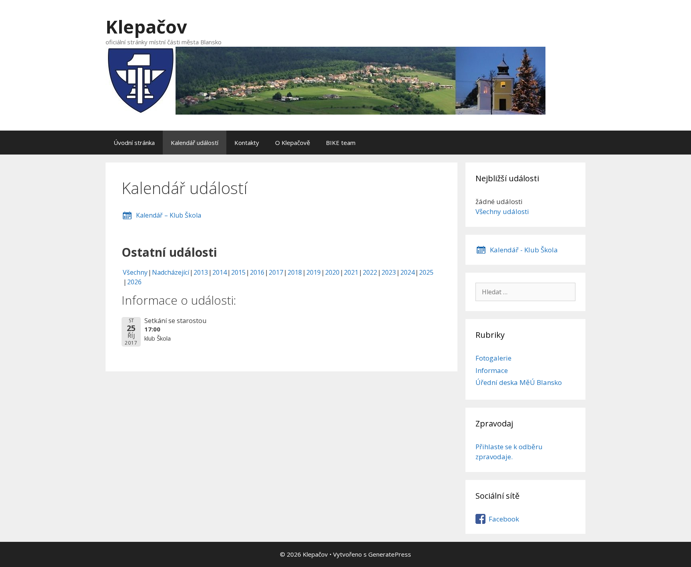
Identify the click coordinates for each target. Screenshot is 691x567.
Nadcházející (170, 272)
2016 (257, 272)
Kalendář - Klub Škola (524, 249)
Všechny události (502, 211)
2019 (313, 272)
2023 (388, 272)
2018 (295, 272)
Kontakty (246, 143)
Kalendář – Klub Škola (168, 215)
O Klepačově (292, 143)
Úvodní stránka (134, 143)
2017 (276, 272)
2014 (219, 272)
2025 (426, 272)
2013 (201, 272)
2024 (407, 272)
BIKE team (340, 143)
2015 (238, 272)
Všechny (135, 272)
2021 (351, 272)
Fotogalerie (493, 358)
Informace (491, 370)
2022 (370, 272)
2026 (134, 282)
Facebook (504, 518)
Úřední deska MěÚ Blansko (518, 382)
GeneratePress (389, 554)
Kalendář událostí (194, 143)
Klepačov (146, 26)
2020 (332, 272)
